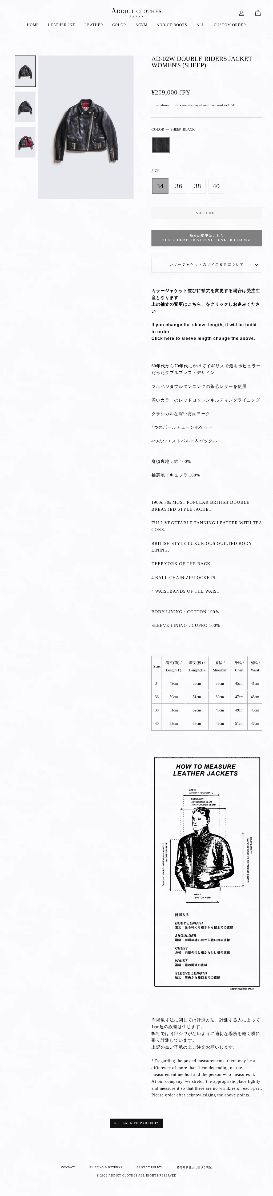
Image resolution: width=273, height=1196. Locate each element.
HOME (33, 25)
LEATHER (94, 25)
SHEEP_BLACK (160, 145)
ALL (200, 25)
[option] (86, 127)
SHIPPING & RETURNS (106, 1167)
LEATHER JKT (61, 25)
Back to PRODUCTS (140, 1123)
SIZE (155, 171)
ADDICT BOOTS (171, 25)
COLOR (119, 25)
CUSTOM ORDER (230, 25)
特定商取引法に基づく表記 (194, 1167)
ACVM (141, 25)
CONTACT (68, 1167)
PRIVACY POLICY (149, 1167)
